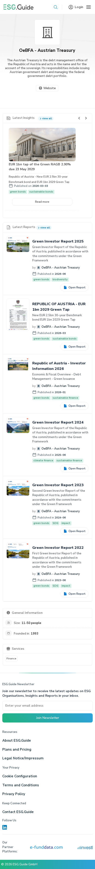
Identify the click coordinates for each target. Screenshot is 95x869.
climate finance (43, 460)
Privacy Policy (13, 794)
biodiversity (60, 279)
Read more (42, 202)
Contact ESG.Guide (18, 812)
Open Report (77, 287)
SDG (55, 523)
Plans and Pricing (16, 749)
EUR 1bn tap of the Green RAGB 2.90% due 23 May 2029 (40, 166)
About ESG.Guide (16, 740)
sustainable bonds (41, 191)
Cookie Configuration (19, 776)
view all (47, 118)
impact (66, 523)
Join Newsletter (47, 718)
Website (49, 88)
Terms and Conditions (20, 785)
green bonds (18, 191)
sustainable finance (65, 398)
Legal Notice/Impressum (23, 758)
